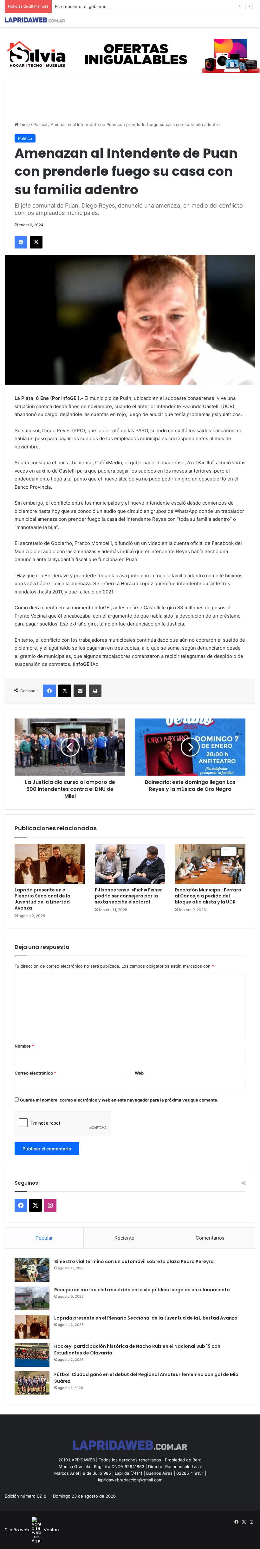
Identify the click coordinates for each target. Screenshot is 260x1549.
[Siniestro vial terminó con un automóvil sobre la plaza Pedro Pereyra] (32, 1270)
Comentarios (210, 1238)
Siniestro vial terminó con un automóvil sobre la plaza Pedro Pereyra (134, 1261)
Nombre (24, 1046)
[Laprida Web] (35, 20)
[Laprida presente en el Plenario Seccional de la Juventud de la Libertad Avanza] (50, 864)
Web (139, 1073)
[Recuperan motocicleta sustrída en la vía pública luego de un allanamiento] (32, 1298)
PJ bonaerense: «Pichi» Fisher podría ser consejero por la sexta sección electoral (128, 896)
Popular (44, 1238)
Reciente (124, 1238)
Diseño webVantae (32, 1530)
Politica (40, 124)
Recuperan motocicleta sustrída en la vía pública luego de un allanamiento (142, 1290)
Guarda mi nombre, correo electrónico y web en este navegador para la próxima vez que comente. (119, 1099)
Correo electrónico (35, 1073)
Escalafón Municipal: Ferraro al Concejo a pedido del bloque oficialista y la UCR (208, 896)
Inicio (24, 124)
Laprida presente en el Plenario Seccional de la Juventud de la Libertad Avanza (42, 899)
